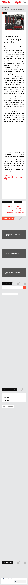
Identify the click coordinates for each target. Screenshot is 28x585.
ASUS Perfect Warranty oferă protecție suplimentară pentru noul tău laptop (17, 457)
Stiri (8, 7)
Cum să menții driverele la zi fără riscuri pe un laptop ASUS (13, 335)
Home (4, 7)
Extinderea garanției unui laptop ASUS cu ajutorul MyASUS (14, 328)
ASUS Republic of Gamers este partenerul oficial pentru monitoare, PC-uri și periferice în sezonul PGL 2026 (18, 498)
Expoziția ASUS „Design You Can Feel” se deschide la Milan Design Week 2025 (18, 553)
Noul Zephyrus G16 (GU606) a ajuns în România (18, 424)
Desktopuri (6, 400)
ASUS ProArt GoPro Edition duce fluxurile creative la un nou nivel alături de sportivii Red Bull (18, 414)
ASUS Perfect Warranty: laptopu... (12, 234)
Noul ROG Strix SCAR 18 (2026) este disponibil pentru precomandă (17, 434)
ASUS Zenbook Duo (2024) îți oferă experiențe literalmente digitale (14, 298)
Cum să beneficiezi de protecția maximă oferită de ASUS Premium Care (14, 313)
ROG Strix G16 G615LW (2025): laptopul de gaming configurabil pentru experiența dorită (13, 350)
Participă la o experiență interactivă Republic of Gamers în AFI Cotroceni (17, 529)
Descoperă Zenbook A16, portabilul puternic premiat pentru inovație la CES (12, 342)
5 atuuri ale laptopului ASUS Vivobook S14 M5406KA (12, 374)
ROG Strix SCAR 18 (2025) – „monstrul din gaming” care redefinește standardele (12, 381)
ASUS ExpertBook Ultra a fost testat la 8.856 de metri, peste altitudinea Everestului (18, 446)
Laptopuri (6, 397)
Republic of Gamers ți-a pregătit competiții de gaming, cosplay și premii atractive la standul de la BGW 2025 (18, 514)
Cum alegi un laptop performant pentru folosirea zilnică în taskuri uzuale (13, 321)
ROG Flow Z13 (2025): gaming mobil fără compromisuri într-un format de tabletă (13, 358)
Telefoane (6, 394)
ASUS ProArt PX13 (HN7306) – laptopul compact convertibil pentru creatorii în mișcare (12, 367)
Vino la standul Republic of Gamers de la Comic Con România (17, 541)
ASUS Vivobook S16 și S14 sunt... (12, 272)
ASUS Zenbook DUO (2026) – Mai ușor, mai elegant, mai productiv (18, 469)
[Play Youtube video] (14, 188)
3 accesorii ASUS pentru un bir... (12, 253)
